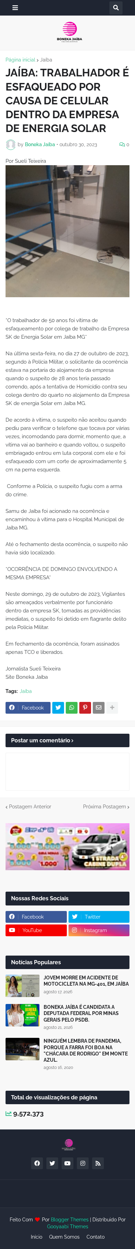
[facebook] (37, 1163)
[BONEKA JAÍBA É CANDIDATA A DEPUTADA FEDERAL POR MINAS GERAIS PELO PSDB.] (22, 1015)
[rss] (98, 1163)
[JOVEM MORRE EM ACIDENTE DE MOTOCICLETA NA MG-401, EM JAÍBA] (22, 986)
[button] (15, 8)
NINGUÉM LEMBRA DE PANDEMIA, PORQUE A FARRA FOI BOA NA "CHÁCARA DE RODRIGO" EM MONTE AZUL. (86, 1050)
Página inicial (20, 59)
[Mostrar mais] (112, 708)
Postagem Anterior (30, 806)
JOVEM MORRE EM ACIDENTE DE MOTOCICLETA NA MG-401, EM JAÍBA (86, 981)
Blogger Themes (70, 1219)
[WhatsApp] (72, 708)
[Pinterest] (85, 708)
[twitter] (52, 1163)
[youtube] (67, 1163)
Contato (96, 1237)
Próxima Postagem (104, 806)
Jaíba (46, 59)
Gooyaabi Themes (67, 1226)
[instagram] (83, 1163)
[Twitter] (58, 708)
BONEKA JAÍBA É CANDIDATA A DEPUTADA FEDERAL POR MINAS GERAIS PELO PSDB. (81, 1013)
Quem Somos (64, 1237)
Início (36, 1237)
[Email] (99, 708)
